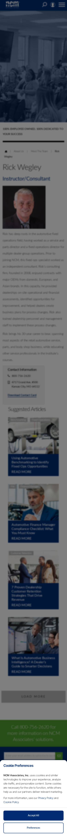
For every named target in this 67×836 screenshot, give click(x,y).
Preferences (33, 828)
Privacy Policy (46, 798)
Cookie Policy (11, 802)
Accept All (33, 815)
